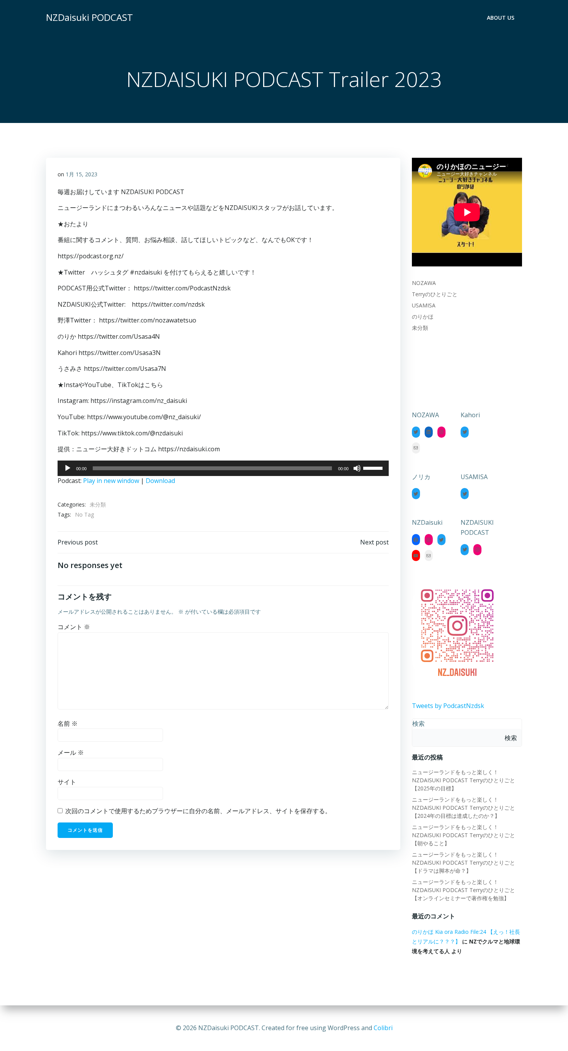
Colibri (383, 1028)
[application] (223, 468)
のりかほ (423, 316)
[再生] (67, 468)
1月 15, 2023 (81, 174)
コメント (74, 627)
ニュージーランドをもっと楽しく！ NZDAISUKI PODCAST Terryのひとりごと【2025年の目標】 (463, 780)
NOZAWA (424, 283)
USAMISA (423, 305)
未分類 (98, 504)
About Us (500, 17)
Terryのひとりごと (434, 294)
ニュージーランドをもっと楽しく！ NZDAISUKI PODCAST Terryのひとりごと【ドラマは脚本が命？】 (463, 862)
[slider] (374, 467)
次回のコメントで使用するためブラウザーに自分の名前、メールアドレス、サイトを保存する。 (198, 811)
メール (71, 752)
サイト (67, 782)
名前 (68, 723)
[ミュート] (357, 468)
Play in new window (111, 480)
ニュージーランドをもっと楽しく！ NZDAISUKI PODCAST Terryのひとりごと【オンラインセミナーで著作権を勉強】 (463, 890)
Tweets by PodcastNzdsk (448, 705)
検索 (418, 723)
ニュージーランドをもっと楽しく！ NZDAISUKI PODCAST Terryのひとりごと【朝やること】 (463, 835)
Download (160, 480)
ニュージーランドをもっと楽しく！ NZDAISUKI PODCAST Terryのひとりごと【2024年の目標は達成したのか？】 (463, 807)
